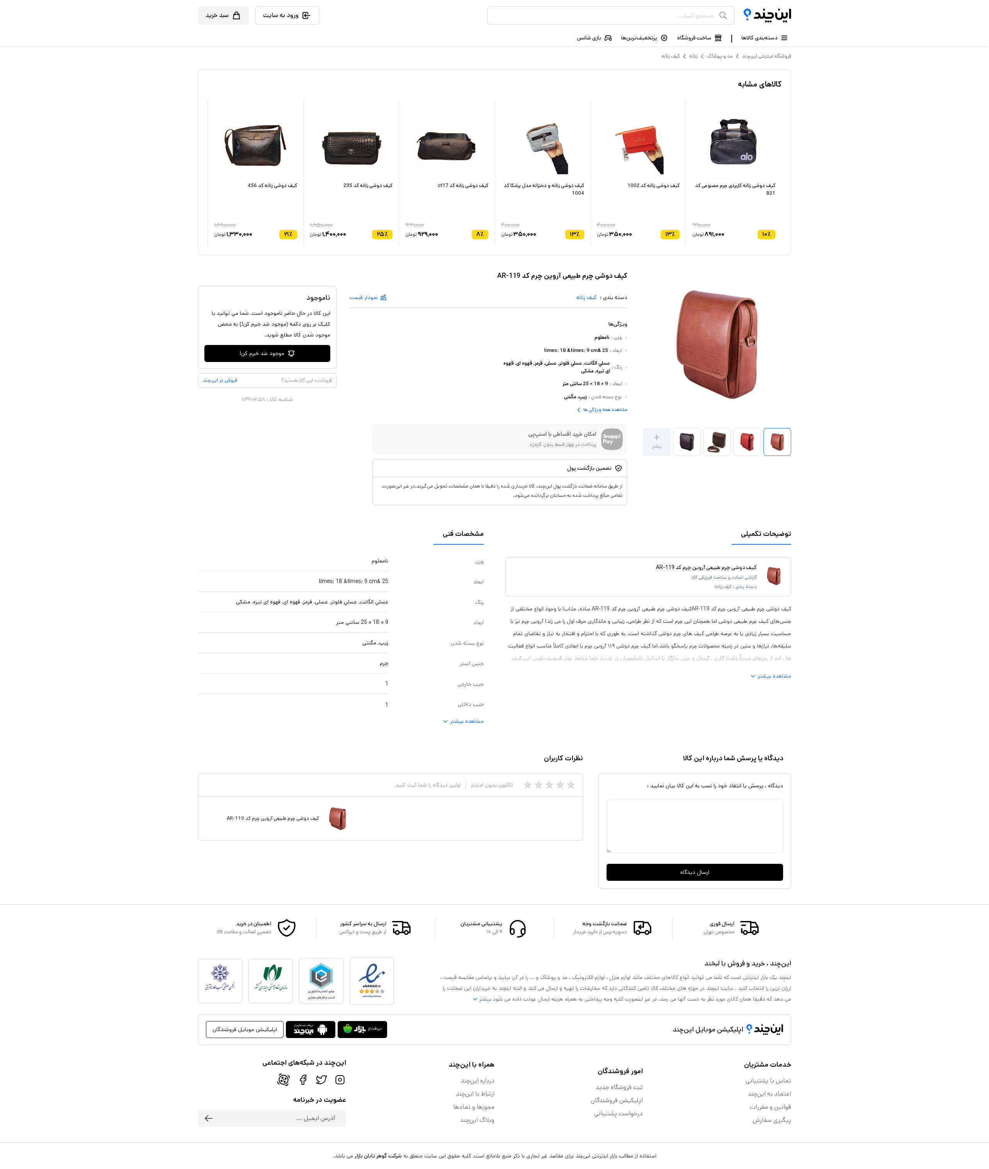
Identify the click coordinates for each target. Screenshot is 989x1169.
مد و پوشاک (720, 56)
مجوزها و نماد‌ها (473, 1107)
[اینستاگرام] (340, 1080)
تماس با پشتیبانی (768, 1080)
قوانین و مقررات (770, 1107)
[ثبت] (208, 1118)
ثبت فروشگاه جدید (619, 1087)
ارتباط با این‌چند (475, 1093)
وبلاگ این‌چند (477, 1120)
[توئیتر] (321, 1080)
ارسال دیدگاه (694, 872)
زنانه (693, 56)
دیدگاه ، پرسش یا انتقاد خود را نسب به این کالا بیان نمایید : (715, 786)
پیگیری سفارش (772, 1120)
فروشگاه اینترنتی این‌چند (766, 56)
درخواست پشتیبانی (618, 1113)
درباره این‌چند (477, 1080)
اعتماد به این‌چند (769, 1093)
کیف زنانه (670, 56)
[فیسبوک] (303, 1080)
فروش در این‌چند (220, 380)
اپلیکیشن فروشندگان (617, 1100)
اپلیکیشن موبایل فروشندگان (244, 1029)
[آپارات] (284, 1080)
